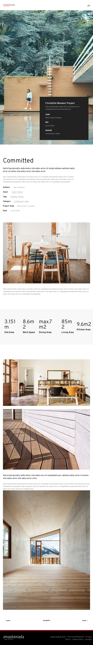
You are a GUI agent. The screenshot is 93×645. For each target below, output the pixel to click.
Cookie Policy (77, 639)
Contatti (88, 639)
